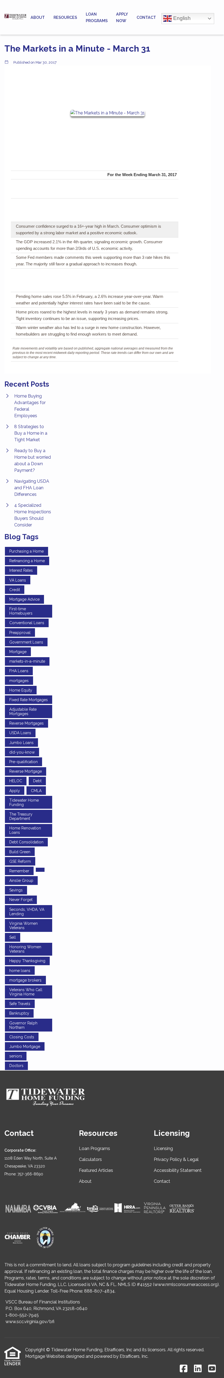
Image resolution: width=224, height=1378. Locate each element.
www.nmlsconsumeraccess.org (185, 1284)
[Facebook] (183, 1369)
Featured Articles (96, 1170)
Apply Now (122, 17)
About (38, 17)
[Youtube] (212, 1369)
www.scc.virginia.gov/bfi (29, 1321)
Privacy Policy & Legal (176, 1159)
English (181, 18)
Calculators (90, 1159)
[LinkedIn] (197, 1369)
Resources (65, 17)
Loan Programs (97, 17)
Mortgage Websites (45, 1356)
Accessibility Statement (178, 1170)
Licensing (163, 1148)
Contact (146, 17)
